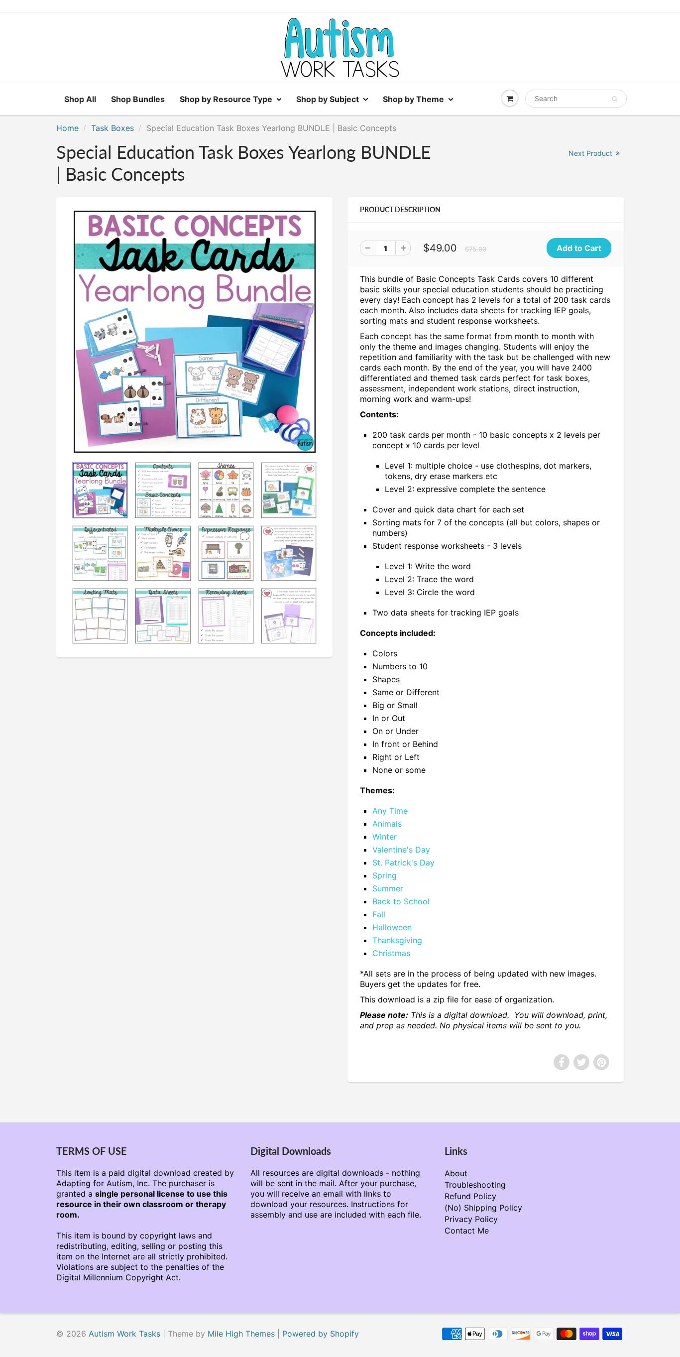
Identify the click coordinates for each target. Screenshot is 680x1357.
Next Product (591, 153)
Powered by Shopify (320, 1334)
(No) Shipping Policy (483, 1208)
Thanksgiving (397, 940)
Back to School (401, 901)
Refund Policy (470, 1196)
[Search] (614, 99)
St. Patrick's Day (403, 862)
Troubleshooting (475, 1185)
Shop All (80, 99)
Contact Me (467, 1230)
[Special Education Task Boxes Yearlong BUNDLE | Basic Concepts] (194, 331)
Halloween (392, 927)
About (456, 1173)
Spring (384, 875)
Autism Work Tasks (124, 1334)
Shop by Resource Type (226, 99)
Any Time (390, 811)
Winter (384, 837)
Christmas (391, 953)
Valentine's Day (401, 850)
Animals (387, 824)
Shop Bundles (138, 99)
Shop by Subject (327, 99)
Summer (387, 888)
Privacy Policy (471, 1219)
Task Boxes (112, 128)
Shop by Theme (413, 99)
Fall (378, 914)
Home (67, 128)
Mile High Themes (241, 1334)
